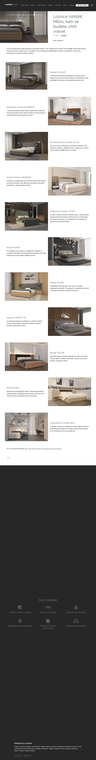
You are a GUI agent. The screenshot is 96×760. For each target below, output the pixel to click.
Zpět (8, 457)
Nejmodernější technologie (20, 626)
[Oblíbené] (92, 5)
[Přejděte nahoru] (92, 756)
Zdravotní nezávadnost (76, 626)
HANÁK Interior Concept (20, 612)
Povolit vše (18, 755)
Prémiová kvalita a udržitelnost (48, 627)
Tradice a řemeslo (48, 612)
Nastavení (27, 755)
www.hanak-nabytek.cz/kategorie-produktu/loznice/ (45, 449)
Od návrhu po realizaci (76, 612)
